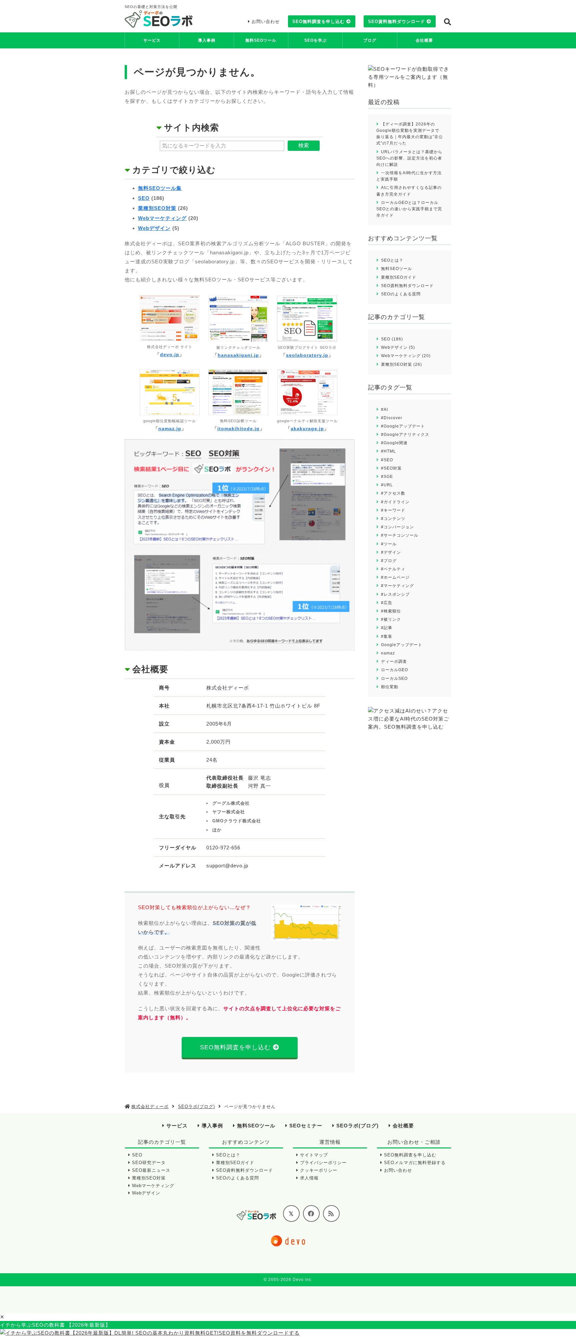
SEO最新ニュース (151, 1170)
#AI (384, 409)
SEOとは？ (392, 260)
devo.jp (169, 354)
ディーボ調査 (394, 661)
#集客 (386, 636)
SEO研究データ (149, 1162)
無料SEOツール (260, 40)
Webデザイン (154, 228)
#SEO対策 (391, 468)
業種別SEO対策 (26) (401, 364)
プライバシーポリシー (323, 1162)
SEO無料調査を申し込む (318, 21)
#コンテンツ (393, 518)
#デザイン (391, 552)
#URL (387, 485)
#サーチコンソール (399, 535)
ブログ (369, 40)
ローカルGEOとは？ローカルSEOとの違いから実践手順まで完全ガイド (409, 209)
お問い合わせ (266, 21)
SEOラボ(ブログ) (357, 1125)
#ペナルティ (393, 569)
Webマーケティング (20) (406, 355)
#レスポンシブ (395, 594)
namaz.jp (169, 428)
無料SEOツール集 (160, 188)
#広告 (386, 602)
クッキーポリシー (318, 1170)
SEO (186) (392, 339)
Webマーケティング (162, 218)
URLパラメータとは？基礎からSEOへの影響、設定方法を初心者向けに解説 (409, 158)
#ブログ (389, 560)
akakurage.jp (307, 428)
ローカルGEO (394, 669)
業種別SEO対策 (157, 208)
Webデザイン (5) (398, 347)
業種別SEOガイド (398, 277)
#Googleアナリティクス (405, 434)
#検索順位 (391, 611)
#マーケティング (397, 585)
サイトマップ (314, 1154)
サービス (152, 40)
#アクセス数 (393, 493)
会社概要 (424, 40)
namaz (388, 653)
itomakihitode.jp (238, 428)
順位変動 (389, 687)
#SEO (387, 460)
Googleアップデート (401, 644)
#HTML (388, 451)
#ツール (389, 544)
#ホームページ (395, 577)
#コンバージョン (397, 527)
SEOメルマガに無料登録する (415, 1162)
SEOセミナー (305, 1125)
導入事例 (206, 40)
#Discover (391, 418)
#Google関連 (394, 443)
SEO (144, 198)
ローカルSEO (394, 678)
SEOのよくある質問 (401, 294)
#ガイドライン (395, 502)
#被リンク (391, 619)
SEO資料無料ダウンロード (396, 21)
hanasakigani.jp (238, 355)
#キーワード (393, 510)
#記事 (386, 627)
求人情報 (309, 1177)
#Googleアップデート (403, 426)
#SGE (387, 476)
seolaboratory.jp (307, 355)
